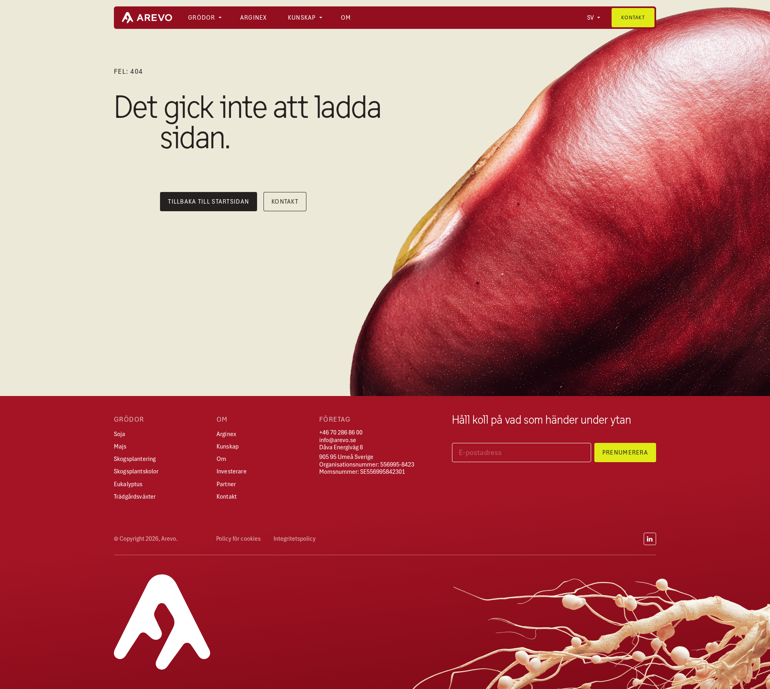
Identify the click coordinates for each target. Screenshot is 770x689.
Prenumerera (625, 453)
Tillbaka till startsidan (208, 202)
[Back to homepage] (147, 17)
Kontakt (633, 17)
